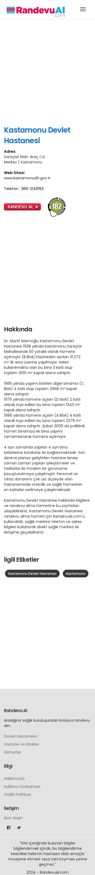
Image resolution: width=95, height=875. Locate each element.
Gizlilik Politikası (17, 794)
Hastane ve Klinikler (21, 744)
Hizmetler (12, 752)
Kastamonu (75, 573)
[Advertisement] (47, 72)
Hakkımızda (14, 778)
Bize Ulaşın (13, 818)
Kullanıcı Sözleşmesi (22, 786)
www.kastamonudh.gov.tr (27, 178)
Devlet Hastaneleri (20, 736)
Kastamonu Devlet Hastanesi (32, 573)
